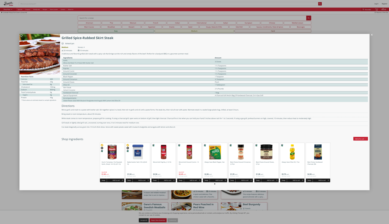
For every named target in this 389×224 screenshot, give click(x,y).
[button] (112, 161)
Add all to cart (359, 139)
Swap (103, 180)
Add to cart (116, 180)
